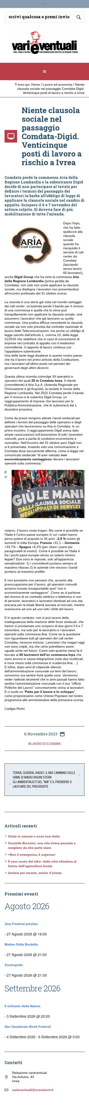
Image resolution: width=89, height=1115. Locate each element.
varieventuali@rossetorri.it (32, 1090)
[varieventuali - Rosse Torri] (45, 44)
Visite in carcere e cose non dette (34, 836)
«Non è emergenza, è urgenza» (32, 854)
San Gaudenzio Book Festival (28, 1026)
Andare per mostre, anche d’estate (35, 873)
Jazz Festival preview (21, 924)
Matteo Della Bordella (21, 944)
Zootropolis (14, 965)
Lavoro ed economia (57, 84)
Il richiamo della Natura (22, 1006)
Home (35, 84)
